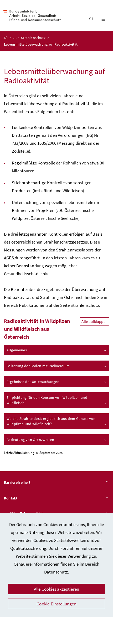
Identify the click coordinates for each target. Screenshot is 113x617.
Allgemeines (17, 350)
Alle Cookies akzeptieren (56, 589)
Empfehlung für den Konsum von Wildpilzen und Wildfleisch (47, 400)
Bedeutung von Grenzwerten (30, 439)
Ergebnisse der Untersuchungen (33, 381)
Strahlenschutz (33, 37)
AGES (9, 258)
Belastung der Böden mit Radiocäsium (38, 365)
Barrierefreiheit (17, 482)
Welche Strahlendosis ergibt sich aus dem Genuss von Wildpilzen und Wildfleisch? (51, 421)
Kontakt (10, 498)
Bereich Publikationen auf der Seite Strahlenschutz (51, 305)
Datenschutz (56, 572)
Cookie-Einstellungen (56, 604)
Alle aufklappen (94, 321)
